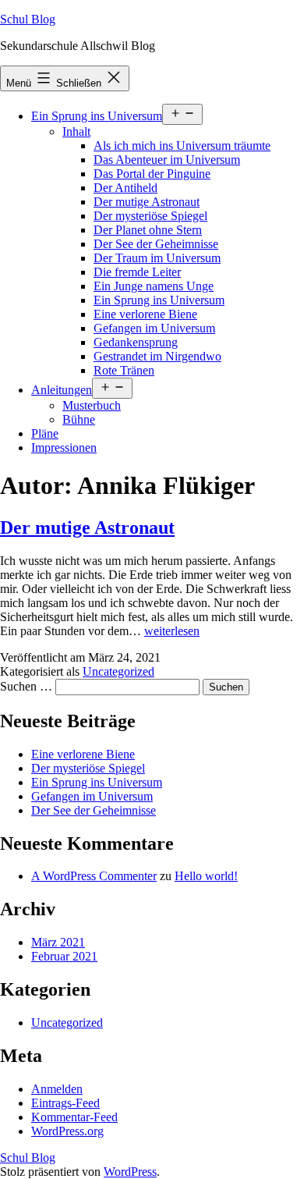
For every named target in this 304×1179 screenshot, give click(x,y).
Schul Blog (27, 19)
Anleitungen (61, 389)
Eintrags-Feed (65, 1103)
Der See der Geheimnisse (156, 243)
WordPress (130, 1171)
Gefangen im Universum (154, 328)
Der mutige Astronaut (147, 201)
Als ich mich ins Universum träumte (182, 145)
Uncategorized (118, 671)
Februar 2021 (64, 956)
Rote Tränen (124, 370)
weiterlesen (172, 630)
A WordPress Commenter (94, 875)
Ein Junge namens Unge (154, 286)
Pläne (44, 433)
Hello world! (206, 875)
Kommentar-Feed (74, 1117)
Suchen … (26, 686)
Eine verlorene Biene (145, 314)
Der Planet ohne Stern (148, 229)
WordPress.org (67, 1131)
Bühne (78, 419)
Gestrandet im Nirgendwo (157, 356)
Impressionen (64, 447)
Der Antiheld (125, 187)
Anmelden (57, 1089)
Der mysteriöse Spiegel (150, 215)
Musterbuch (91, 405)
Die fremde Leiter (137, 272)
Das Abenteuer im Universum (167, 159)
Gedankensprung (136, 342)
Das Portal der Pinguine (152, 173)
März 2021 (58, 942)
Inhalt (76, 131)
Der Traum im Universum (157, 258)
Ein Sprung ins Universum (96, 116)
